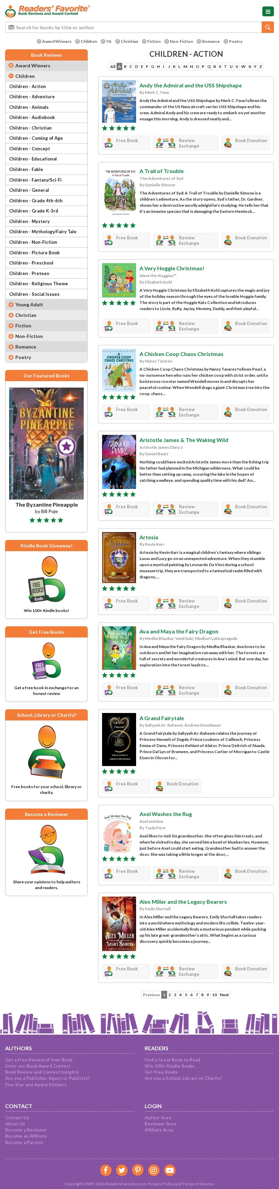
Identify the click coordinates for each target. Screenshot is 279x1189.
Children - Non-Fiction (33, 242)
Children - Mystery (29, 221)
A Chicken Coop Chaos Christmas (182, 354)
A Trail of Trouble (162, 171)
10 (214, 994)
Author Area (158, 1117)
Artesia (149, 537)
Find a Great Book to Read (172, 1060)
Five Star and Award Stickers (36, 1084)
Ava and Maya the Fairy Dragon (179, 631)
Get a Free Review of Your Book (38, 1060)
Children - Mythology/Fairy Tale (43, 231)
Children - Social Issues (34, 294)
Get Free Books (161, 1072)
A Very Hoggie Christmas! (172, 268)
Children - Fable (26, 169)
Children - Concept (29, 148)
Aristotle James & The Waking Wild (184, 440)
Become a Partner (24, 1142)
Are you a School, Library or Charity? (184, 1078)
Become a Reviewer (26, 1130)
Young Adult (29, 304)
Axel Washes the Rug (166, 814)
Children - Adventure (32, 96)
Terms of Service (198, 1183)
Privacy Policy (161, 1183)
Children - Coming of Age (36, 138)
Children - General (29, 190)
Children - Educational (33, 159)
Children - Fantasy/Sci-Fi (35, 180)
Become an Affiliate (26, 1136)
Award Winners (56, 41)
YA (109, 41)
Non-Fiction (181, 41)
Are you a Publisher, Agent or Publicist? (47, 1078)
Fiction (154, 41)
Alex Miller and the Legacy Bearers (183, 901)
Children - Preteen (29, 273)
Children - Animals (29, 107)
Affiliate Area (159, 1130)
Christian (129, 41)
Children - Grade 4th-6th (36, 200)
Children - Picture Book (34, 252)
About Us (15, 1123)
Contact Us (17, 1117)
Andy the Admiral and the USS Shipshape (191, 85)
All (112, 66)
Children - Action (27, 86)
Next (224, 994)
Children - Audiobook (32, 117)
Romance (211, 41)
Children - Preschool (31, 263)
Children (89, 41)
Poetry (235, 41)
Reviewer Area (160, 1123)
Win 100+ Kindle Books (170, 1066)
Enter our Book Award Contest (38, 1066)
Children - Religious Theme (38, 283)
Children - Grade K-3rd (33, 211)
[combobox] (139, 27)
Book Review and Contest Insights (42, 1072)
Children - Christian (30, 128)
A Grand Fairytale (162, 718)
